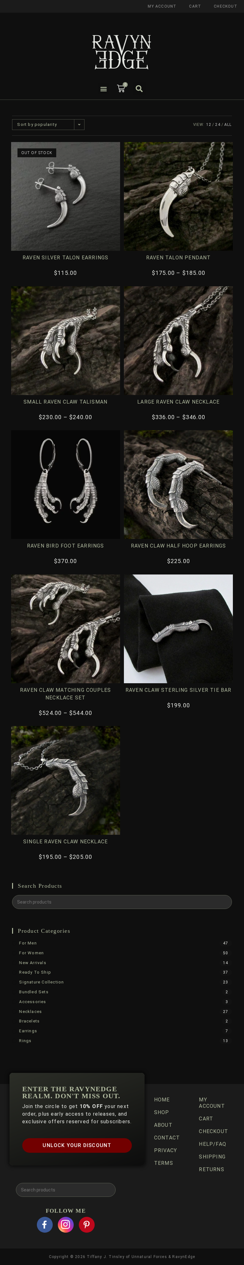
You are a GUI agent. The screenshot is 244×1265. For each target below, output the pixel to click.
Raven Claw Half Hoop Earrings (178, 546)
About (163, 1125)
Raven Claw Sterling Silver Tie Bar (178, 690)
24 (217, 124)
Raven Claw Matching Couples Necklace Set (65, 694)
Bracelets (29, 1021)
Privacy (165, 1150)
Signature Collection (41, 982)
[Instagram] (66, 1225)
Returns (211, 1169)
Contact (167, 1138)
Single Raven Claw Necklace (65, 842)
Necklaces (30, 1011)
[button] (103, 88)
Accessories (32, 1001)
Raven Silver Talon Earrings (65, 258)
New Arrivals (32, 962)
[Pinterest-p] (87, 1225)
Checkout (225, 6)
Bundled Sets (33, 991)
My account (162, 6)
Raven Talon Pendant (178, 258)
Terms (163, 1163)
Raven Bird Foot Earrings (65, 546)
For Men (28, 943)
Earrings (28, 1030)
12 (208, 124)
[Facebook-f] (45, 1225)
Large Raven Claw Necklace (178, 402)
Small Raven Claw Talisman (65, 402)
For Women (31, 952)
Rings (25, 1040)
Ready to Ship (35, 972)
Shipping (212, 1157)
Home (162, 1100)
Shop (161, 1112)
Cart (195, 6)
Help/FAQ (212, 1144)
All (228, 124)
